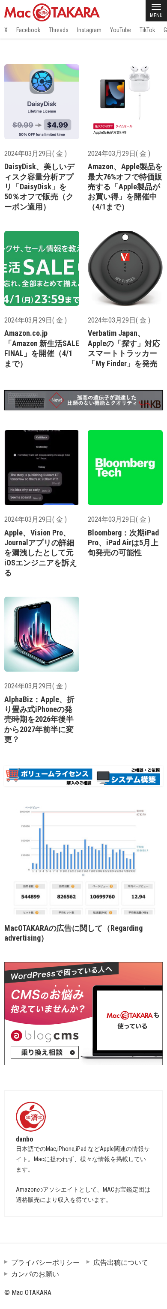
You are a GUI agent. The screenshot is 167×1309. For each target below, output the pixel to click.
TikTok (147, 30)
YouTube (120, 30)
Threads (59, 30)
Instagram (89, 30)
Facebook (28, 30)
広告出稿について (120, 1262)
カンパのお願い (35, 1274)
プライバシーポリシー (45, 1262)
